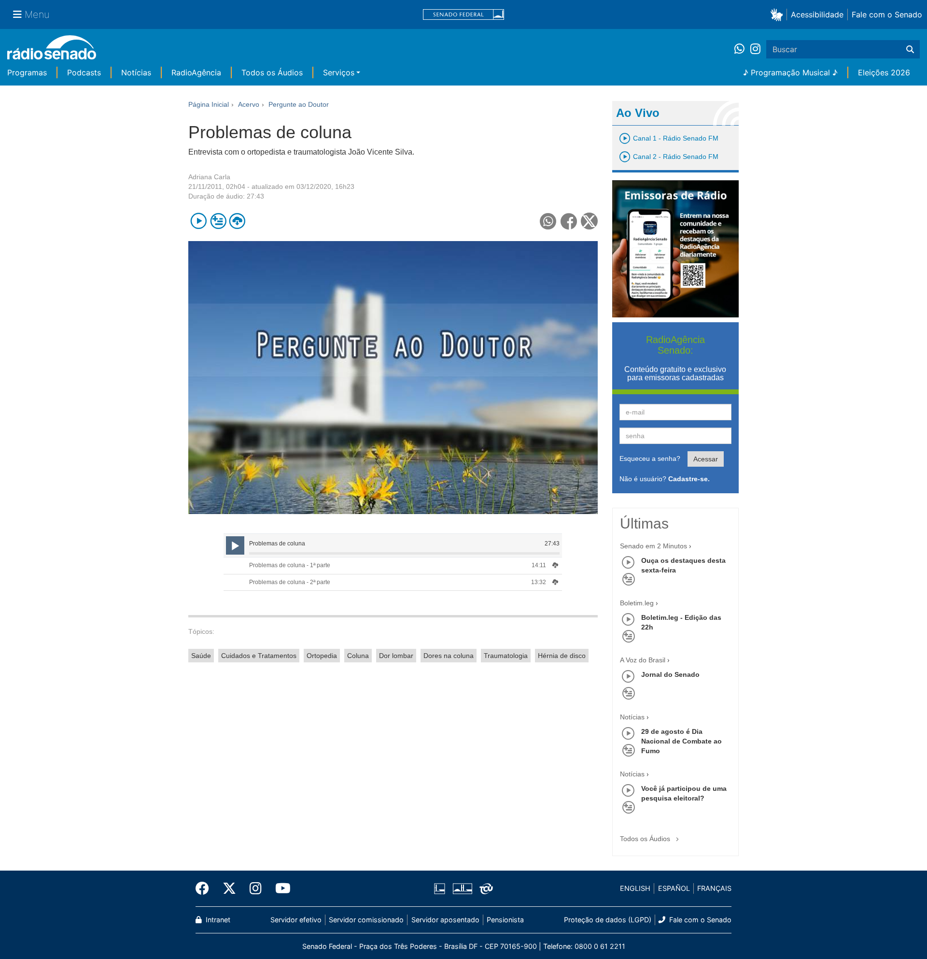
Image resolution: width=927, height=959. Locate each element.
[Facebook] (206, 888)
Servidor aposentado (445, 920)
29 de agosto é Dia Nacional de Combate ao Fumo (681, 741)
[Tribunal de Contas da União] (484, 888)
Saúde (201, 655)
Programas (27, 72)
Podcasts (84, 72)
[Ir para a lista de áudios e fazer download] (237, 221)
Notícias (136, 72)
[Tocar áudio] (199, 221)
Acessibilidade (817, 14)
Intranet (217, 920)
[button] (779, 14)
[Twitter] (229, 888)
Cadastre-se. (689, 479)
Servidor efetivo (296, 920)
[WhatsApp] (742, 49)
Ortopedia (322, 655)
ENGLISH (635, 888)
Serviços (338, 72)
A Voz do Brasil (642, 660)
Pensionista (505, 920)
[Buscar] (910, 49)
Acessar (705, 459)
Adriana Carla (209, 177)
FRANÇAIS (714, 888)
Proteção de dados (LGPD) (607, 920)
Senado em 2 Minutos (653, 546)
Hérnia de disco (562, 655)
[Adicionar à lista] (218, 221)
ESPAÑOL (674, 888)
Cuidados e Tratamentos (258, 655)
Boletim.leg (637, 603)
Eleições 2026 (884, 72)
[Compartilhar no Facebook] (569, 221)
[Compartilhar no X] (589, 221)
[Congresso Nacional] (462, 888)
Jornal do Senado (670, 674)
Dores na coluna (448, 655)
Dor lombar (396, 655)
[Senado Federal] (463, 14)
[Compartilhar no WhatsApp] (548, 221)
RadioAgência (196, 72)
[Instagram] (755, 49)
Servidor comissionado (366, 920)
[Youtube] (279, 888)
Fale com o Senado (887, 14)
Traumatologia (506, 655)
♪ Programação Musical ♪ (790, 72)
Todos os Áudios (272, 72)
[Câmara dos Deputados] (441, 888)
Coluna (358, 655)
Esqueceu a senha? (649, 458)
